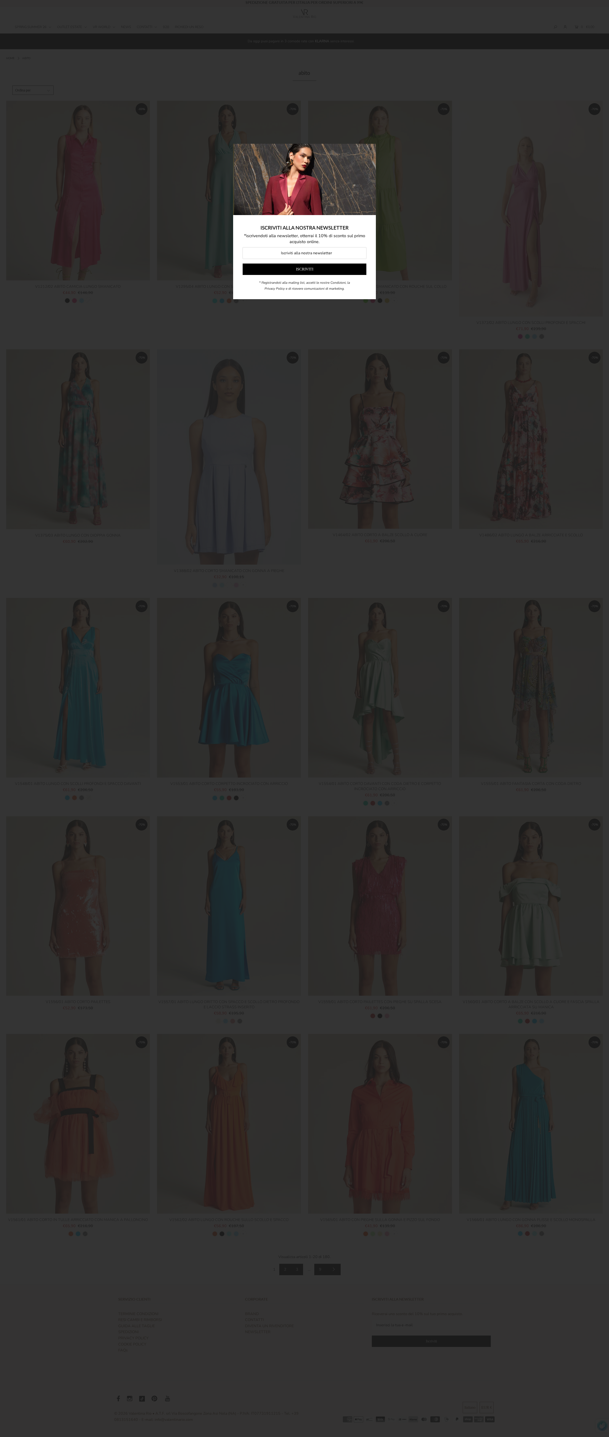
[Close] (370, 149)
